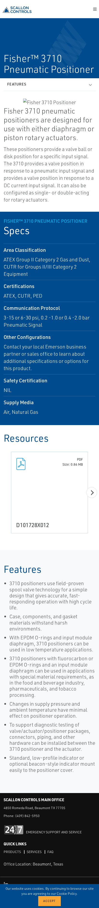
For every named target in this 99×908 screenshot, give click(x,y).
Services (34, 852)
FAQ (50, 852)
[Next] (91, 492)
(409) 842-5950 (27, 816)
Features (16, 84)
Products (12, 852)
